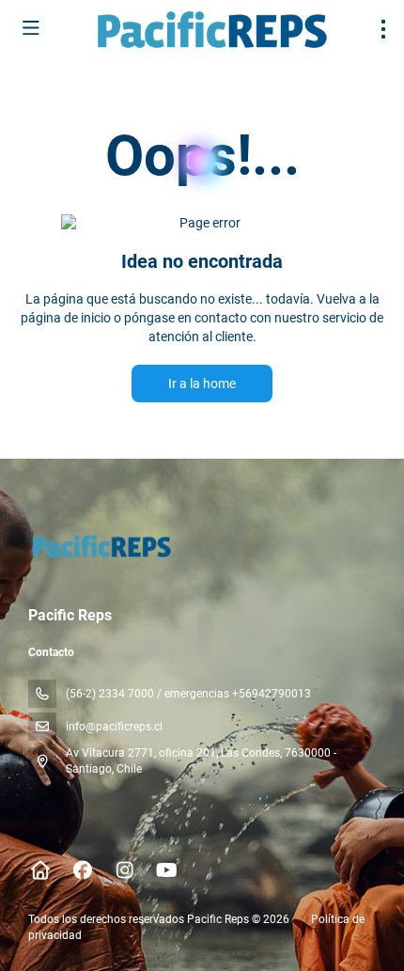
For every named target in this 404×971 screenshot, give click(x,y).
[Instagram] (124, 870)
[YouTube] (167, 870)
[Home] (40, 870)
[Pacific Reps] (100, 546)
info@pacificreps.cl (114, 726)
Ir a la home (202, 383)
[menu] (383, 29)
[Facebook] (82, 870)
